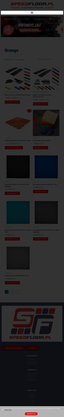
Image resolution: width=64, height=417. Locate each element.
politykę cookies (7, 410)
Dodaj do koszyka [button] (13, 147)
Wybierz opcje (12, 102)
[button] (32, 12)
